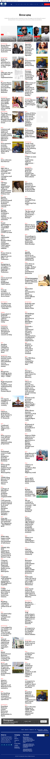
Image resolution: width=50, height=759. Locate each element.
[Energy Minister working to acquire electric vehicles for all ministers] (18, 213)
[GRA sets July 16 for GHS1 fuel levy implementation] (18, 74)
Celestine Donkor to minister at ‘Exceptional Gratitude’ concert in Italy (6, 331)
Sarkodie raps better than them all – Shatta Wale (30, 306)
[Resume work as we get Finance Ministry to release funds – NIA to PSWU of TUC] (42, 401)
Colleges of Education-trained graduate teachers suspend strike (6, 492)
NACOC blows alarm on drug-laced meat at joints (30, 227)
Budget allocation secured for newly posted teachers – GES (30, 493)
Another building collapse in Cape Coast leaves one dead (5, 348)
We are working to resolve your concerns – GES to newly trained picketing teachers (30, 505)
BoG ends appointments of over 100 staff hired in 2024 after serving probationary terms (6, 669)
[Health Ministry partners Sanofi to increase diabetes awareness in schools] (18, 201)
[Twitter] (47, 1)
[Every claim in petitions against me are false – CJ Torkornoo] (18, 255)
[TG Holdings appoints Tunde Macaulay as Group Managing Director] (42, 317)
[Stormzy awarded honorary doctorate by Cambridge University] (42, 74)
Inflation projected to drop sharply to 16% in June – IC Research (6, 415)
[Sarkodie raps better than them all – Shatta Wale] (42, 305)
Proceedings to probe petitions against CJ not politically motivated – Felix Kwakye (30, 240)
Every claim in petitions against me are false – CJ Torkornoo (6, 256)
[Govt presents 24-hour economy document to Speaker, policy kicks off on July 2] (18, 147)
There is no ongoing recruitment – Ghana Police (30, 539)
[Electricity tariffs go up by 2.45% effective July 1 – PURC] (18, 373)
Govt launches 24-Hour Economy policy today (30, 63)
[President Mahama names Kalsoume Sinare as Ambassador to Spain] (18, 710)
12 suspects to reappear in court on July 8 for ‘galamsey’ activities (30, 684)
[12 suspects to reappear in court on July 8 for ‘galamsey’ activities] (42, 683)
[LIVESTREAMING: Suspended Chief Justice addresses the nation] (44, 280)
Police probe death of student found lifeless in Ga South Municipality (6, 468)
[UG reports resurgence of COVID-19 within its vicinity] (18, 401)
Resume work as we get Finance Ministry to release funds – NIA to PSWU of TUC (30, 402)
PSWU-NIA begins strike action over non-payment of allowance (6, 540)
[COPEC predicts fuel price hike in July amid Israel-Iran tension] (18, 592)
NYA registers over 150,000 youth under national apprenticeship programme (6, 440)
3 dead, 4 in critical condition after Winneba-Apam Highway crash (30, 468)
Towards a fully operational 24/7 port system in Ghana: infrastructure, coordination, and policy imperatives (30, 333)
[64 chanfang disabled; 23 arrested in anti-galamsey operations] (18, 695)
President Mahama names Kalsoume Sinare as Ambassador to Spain (6, 711)
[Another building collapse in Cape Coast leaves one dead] (18, 347)
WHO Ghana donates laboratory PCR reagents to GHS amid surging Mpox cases (30, 415)
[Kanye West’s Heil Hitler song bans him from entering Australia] (18, 48)
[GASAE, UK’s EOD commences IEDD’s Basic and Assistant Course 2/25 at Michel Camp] (18, 551)
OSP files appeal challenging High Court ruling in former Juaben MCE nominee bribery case (6, 188)
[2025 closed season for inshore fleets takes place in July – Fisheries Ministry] (42, 592)
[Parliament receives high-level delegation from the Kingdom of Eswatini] (18, 455)
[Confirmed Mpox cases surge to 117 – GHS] (18, 427)
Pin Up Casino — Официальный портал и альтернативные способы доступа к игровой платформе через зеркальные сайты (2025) (29, 740)
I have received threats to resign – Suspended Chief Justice (6, 281)
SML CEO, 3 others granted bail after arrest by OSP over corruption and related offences (6, 173)
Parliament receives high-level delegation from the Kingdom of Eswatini (6, 456)
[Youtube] (48, 1)
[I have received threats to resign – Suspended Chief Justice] (18, 280)
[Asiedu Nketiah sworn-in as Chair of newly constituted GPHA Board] (42, 255)
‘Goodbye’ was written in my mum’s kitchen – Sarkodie (6, 306)
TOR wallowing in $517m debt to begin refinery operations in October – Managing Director (30, 618)
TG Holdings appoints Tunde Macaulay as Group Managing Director (29, 318)
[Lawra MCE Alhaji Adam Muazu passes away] (42, 480)
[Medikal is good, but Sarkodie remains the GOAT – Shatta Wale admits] (42, 172)
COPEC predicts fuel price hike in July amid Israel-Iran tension (5, 593)
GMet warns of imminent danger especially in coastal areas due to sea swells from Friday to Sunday (30, 89)
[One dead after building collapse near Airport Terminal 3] (18, 616)
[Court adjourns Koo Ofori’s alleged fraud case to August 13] (42, 102)
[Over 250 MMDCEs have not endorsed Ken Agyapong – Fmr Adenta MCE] (18, 521)
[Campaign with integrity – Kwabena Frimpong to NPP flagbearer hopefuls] (18, 580)
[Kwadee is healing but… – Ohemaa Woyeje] (42, 604)
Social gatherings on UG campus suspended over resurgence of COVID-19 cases (6, 227)
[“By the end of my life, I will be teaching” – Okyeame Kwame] (42, 213)
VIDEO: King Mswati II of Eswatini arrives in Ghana (5, 480)
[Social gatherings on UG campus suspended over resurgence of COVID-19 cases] (18, 226)
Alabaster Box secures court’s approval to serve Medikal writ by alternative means (6, 361)
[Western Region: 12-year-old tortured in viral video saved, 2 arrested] (42, 347)
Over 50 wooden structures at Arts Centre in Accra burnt (6, 293)
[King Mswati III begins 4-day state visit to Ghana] (42, 455)
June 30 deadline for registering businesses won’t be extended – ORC (5, 643)
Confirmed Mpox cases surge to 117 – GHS (5, 427)
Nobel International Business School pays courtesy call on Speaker (6, 656)
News (2, 34)
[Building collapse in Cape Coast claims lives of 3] (18, 604)
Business (27, 380)
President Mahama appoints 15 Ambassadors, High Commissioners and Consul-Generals (30, 697)
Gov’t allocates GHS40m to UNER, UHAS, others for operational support (30, 710)
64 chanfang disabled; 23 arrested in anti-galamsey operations (6, 696)
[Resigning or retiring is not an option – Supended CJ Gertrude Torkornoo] (18, 267)
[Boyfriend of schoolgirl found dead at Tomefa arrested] (42, 427)
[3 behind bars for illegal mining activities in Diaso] (42, 655)
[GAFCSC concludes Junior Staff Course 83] (42, 551)
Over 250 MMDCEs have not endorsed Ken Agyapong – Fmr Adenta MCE (6, 522)
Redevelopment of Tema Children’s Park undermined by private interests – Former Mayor (6, 386)
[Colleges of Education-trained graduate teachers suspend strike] (18, 492)
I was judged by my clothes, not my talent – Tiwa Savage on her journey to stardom (6, 631)
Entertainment (20, 35)
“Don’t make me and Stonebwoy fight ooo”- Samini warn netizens (27, 750)
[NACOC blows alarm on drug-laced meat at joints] (42, 226)
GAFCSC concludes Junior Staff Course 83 (29, 552)
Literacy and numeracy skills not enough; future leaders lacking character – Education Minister (6, 134)
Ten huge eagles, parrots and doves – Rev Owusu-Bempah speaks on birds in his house (6, 117)
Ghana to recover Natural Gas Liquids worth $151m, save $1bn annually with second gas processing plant (30, 388)
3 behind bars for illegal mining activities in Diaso (30, 656)
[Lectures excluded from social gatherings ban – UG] (42, 201)
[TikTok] (7, 745)
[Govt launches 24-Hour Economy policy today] (42, 62)
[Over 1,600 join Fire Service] (18, 160)
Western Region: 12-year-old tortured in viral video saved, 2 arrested (29, 348)
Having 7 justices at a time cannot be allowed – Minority (30, 374)
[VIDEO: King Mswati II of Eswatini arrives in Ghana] (18, 480)
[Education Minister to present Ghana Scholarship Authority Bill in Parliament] (42, 186)
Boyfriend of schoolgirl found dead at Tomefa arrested (30, 428)
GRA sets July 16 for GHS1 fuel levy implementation (7, 75)
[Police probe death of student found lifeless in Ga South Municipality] (18, 468)
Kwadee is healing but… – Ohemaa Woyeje (30, 604)
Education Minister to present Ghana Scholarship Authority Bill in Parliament (30, 187)
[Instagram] (45, 1)
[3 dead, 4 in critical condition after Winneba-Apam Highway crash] (42, 468)
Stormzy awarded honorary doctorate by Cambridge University (29, 75)
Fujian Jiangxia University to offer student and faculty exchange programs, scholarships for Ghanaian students (30, 525)
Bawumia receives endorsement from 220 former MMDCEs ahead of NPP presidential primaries (29, 566)
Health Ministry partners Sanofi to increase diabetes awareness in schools (6, 202)
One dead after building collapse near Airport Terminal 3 (6, 617)
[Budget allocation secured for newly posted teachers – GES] (42, 492)
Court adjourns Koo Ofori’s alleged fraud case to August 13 (30, 103)
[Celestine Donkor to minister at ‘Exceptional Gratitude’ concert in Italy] (18, 330)
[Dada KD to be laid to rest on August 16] (42, 642)
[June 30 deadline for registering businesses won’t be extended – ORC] (18, 642)
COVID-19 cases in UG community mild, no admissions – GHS (30, 161)
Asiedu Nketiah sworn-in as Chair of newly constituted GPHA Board (30, 256)
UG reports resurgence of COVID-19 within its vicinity (6, 402)
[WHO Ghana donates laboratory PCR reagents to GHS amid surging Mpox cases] (42, 414)
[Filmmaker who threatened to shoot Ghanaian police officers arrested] (42, 292)
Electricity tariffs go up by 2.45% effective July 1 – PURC (6, 374)
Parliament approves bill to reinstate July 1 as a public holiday (30, 133)
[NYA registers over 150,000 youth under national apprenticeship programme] (18, 439)
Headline (3, 166)
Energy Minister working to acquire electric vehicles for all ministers (6, 214)
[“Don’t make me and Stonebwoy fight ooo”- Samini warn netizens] (41, 34)
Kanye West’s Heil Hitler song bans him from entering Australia (6, 48)
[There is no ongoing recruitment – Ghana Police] (42, 539)
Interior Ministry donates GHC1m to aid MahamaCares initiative (6, 684)
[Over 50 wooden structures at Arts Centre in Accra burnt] (18, 292)
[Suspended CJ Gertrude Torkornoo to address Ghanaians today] (18, 317)
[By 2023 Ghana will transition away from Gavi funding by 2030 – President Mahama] (18, 86)
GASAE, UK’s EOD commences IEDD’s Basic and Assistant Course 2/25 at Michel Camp (6, 552)
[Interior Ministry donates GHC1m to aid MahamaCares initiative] (18, 683)
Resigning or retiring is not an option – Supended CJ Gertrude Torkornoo (6, 268)
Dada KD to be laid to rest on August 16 (30, 643)
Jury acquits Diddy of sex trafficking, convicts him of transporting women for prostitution (28, 746)
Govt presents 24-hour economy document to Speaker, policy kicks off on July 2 (6, 148)
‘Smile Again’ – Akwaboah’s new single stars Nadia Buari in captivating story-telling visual (6, 104)
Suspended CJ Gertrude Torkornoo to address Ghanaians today (6, 318)
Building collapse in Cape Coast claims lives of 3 (6, 605)
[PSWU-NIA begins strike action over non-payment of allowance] (18, 539)
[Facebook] (43, 1)
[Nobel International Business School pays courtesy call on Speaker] (18, 655)
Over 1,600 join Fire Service (6, 160)
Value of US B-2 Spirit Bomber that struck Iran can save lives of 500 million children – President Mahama (30, 119)
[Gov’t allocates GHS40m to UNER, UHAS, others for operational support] (42, 710)
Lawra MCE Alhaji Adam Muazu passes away (30, 480)
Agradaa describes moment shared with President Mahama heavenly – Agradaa (29, 49)
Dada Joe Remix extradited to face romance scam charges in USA (6, 63)
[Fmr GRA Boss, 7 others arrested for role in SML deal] (42, 360)
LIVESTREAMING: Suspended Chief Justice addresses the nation (31, 281)
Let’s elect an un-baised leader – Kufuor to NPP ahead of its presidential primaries (30, 268)
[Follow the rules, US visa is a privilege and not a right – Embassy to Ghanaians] (42, 580)
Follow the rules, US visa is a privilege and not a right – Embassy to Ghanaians (30, 580)
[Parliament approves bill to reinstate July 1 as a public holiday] (42, 133)
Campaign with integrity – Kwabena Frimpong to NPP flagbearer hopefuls (6, 580)
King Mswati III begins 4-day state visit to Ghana (30, 455)
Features (27, 324)
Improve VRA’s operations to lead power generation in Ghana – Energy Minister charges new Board (30, 441)
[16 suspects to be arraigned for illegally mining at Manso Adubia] (42, 630)
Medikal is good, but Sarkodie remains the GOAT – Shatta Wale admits (30, 173)
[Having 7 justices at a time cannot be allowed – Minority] (42, 373)
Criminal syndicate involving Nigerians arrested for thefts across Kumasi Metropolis (5, 565)
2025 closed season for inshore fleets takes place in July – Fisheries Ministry (30, 593)
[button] (42, 4)
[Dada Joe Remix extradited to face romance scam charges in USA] (18, 62)
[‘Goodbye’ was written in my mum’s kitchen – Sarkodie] (18, 305)
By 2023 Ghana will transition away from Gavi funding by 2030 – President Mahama (6, 87)
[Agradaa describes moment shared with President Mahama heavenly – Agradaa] (42, 48)
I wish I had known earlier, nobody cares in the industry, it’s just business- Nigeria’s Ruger (30, 148)
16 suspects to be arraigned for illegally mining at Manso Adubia (30, 631)
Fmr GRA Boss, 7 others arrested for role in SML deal (30, 361)
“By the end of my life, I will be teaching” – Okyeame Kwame (30, 214)
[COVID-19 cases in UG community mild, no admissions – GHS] (42, 160)
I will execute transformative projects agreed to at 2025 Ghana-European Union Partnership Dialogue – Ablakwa (6, 507)
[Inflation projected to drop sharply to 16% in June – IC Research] (18, 414)
